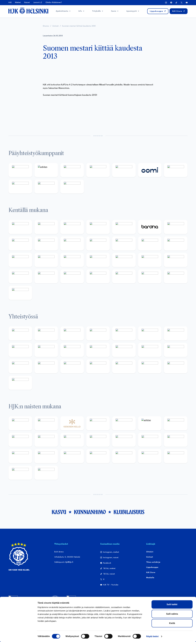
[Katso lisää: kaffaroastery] (124, 333)
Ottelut (149, 552)
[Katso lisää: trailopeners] (98, 227)
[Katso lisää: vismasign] (150, 276)
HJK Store (150, 572)
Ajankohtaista (62, 11)
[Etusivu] (28, 10)
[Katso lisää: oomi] (150, 170)
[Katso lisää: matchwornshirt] (46, 366)
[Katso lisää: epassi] (124, 440)
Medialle (150, 578)
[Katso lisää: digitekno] (46, 243)
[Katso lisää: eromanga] (98, 333)
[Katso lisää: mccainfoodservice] (150, 333)
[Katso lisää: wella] (98, 440)
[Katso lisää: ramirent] (124, 260)
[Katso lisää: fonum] (20, 440)
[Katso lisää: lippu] (176, 350)
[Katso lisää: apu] (124, 243)
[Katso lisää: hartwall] (72, 170)
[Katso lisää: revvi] (20, 170)
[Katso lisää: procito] (150, 366)
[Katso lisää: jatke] (72, 243)
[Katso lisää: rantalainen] (46, 423)
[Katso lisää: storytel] (20, 243)
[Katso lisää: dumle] (20, 276)
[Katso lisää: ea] (98, 276)
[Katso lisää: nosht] (72, 333)
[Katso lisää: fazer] (176, 260)
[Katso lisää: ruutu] (124, 170)
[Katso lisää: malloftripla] (98, 260)
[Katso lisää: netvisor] (124, 276)
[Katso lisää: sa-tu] (72, 350)
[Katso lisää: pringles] (20, 350)
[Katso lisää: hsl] (150, 260)
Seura (113, 11)
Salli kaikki (172, 604)
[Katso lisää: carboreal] (46, 227)
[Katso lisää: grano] (46, 276)
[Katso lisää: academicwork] (72, 260)
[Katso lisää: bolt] (176, 170)
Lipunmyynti (131, 11)
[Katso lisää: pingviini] (72, 227)
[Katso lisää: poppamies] (46, 333)
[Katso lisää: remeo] (176, 276)
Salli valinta (172, 614)
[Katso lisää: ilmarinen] (20, 260)
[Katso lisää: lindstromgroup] (46, 350)
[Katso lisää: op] (98, 170)
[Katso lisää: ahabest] (72, 366)
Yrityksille (96, 11)
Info (80, 11)
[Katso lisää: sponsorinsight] (20, 383)
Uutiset (55, 26)
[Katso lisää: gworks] (20, 366)
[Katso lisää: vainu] (176, 423)
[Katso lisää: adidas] (46, 170)
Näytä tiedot (152, 636)
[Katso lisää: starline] (176, 243)
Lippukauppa (152, 567)
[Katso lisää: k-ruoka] (72, 276)
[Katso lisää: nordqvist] (124, 227)
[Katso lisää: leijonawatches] (98, 243)
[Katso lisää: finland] (176, 440)
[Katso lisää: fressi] (72, 440)
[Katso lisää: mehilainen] (72, 186)
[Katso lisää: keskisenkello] (72, 423)
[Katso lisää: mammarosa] (176, 366)
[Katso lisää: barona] (150, 227)
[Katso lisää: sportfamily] (150, 350)
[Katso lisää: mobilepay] (20, 227)
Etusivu (46, 26)
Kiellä (172, 623)
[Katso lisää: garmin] (124, 350)
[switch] (85, 636)
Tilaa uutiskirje (153, 562)
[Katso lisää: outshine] (98, 350)
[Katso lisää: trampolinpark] (20, 333)
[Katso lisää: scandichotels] (20, 293)
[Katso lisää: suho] (124, 366)
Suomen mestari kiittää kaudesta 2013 (79, 26)
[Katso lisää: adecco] (176, 227)
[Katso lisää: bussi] (46, 260)
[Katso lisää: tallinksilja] (20, 186)
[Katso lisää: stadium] (46, 186)
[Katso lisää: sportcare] (98, 366)
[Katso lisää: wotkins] (176, 333)
